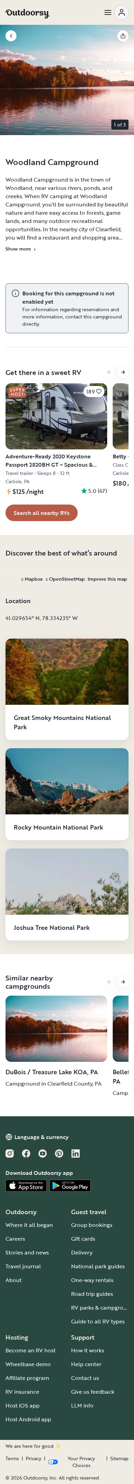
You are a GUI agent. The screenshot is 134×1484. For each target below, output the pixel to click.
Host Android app (28, 1419)
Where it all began (29, 1225)
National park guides (98, 1266)
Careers (15, 1238)
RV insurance (22, 1392)
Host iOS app (22, 1405)
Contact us (85, 1378)
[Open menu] (116, 12)
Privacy (33, 1458)
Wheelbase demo (28, 1364)
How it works (87, 1350)
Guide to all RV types (98, 1321)
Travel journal (23, 1266)
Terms (12, 1458)
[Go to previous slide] (109, 372)
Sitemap (119, 1458)
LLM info (82, 1405)
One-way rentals (92, 1280)
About (13, 1280)
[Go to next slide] (123, 372)
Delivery (81, 1252)
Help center (86, 1364)
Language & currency (41, 1137)
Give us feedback (92, 1392)
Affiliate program (27, 1378)
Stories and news (27, 1252)
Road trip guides (92, 1294)
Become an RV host (30, 1350)
